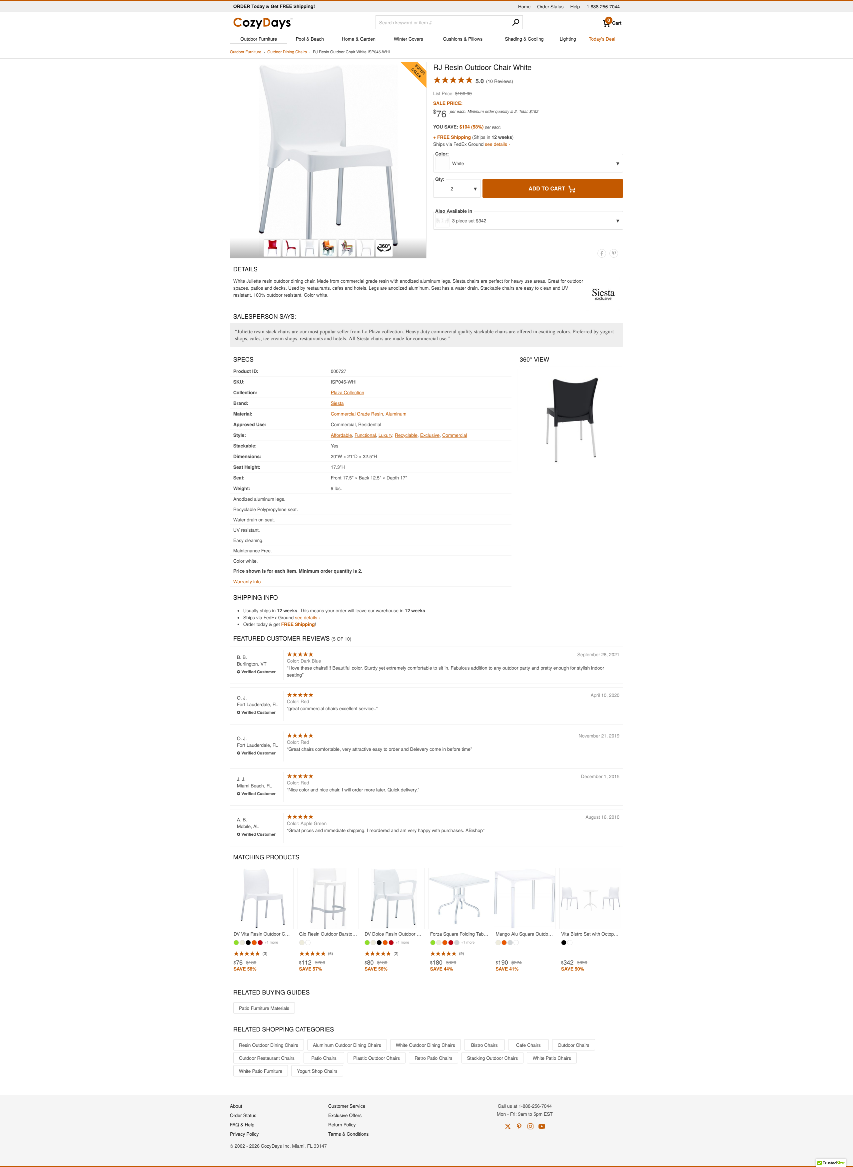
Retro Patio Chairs (433, 1057)
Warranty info (247, 581)
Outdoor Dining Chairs (287, 52)
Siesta (337, 403)
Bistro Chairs (484, 1044)
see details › (497, 144)
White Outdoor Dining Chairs (425, 1044)
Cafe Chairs (528, 1044)
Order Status (550, 6)
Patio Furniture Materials (264, 1008)
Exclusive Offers (345, 1115)
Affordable (341, 435)
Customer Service (346, 1105)
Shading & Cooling (524, 38)
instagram (530, 1126)
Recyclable (406, 435)
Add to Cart (547, 188)
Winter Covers (408, 38)
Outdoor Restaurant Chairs (267, 1057)
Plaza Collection (347, 392)
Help (575, 6)
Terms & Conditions (348, 1133)
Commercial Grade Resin (357, 413)
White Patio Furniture (260, 1070)
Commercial (454, 435)
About (236, 1105)
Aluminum (396, 413)
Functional (365, 435)
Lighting (568, 38)
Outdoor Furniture (259, 38)
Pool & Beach (310, 38)
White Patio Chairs (551, 1057)
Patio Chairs (324, 1057)
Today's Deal (602, 38)
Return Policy (342, 1124)
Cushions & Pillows (462, 38)
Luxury (385, 435)
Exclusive (430, 435)
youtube (541, 1126)
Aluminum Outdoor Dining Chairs (347, 1044)
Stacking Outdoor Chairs (492, 1057)
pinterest (519, 1126)
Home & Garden (359, 38)
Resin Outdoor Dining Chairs (268, 1044)
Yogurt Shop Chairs (317, 1070)
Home (524, 6)
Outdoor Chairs (573, 1044)
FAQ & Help (242, 1124)
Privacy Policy (244, 1133)
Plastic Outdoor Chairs (376, 1057)
